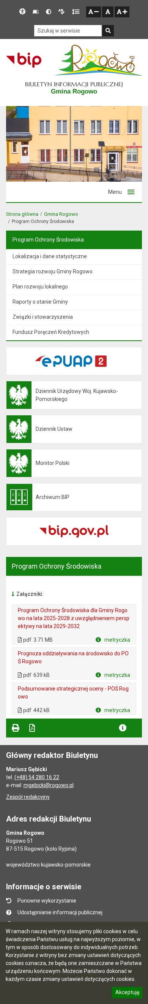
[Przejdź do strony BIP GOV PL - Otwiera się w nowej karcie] (23, 60)
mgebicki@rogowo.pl (49, 785)
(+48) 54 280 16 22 (36, 777)
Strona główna (22, 214)
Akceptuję (127, 993)
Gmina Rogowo (61, 214)
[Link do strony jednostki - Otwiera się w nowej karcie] (97, 60)
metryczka (116, 640)
